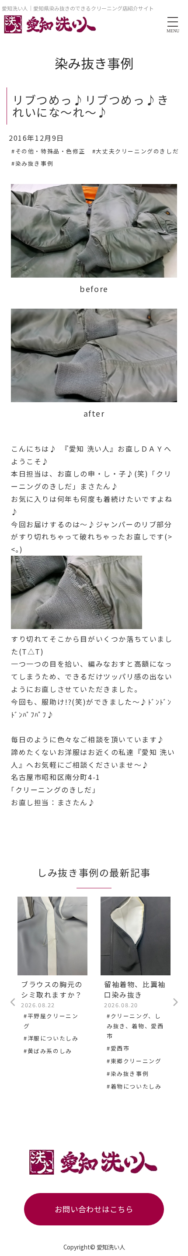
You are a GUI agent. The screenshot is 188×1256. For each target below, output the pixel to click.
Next (175, 1002)
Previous (13, 1002)
